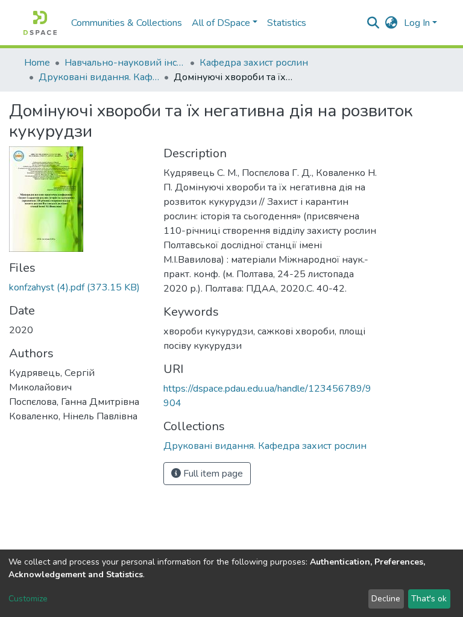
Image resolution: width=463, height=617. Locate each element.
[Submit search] (373, 23)
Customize (28, 598)
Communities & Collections (126, 23)
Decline (385, 598)
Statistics (286, 23)
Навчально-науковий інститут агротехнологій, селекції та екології (125, 62)
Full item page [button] (212, 473)
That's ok (429, 598)
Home (37, 62)
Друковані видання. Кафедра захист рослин (99, 77)
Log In (417, 23)
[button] (392, 23)
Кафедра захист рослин (254, 62)
